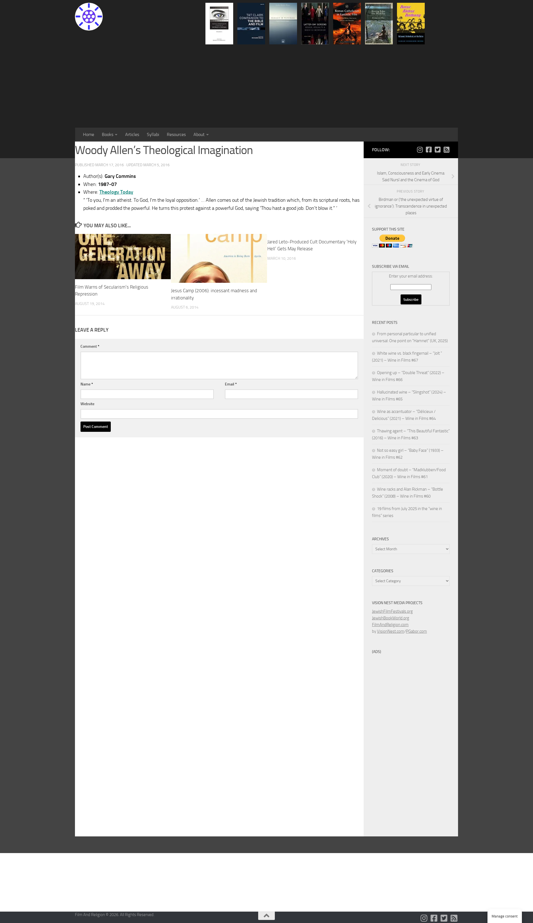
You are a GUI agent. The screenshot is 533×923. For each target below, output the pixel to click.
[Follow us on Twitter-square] (437, 149)
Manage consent (505, 916)
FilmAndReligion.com (390, 624)
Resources (176, 134)
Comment (90, 346)
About (199, 134)
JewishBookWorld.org (390, 618)
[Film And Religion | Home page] (89, 17)
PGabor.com (416, 631)
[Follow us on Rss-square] (446, 149)
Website (87, 404)
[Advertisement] (266, 86)
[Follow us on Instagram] (419, 149)
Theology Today (116, 192)
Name (87, 384)
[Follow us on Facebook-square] (428, 149)
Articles (132, 134)
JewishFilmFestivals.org (392, 611)
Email (231, 384)
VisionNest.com (390, 631)
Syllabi (153, 134)
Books (107, 134)
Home (88, 134)
